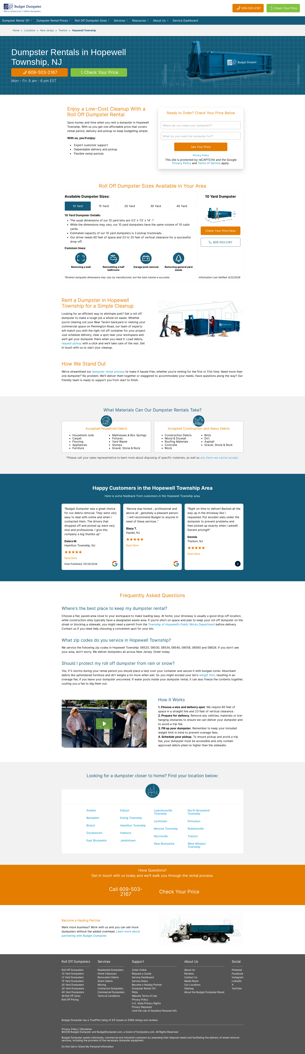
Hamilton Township (133, 825)
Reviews (189, 973)
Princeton (194, 821)
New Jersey (47, 30)
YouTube (237, 988)
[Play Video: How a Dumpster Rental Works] (104, 723)
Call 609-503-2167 (125, 891)
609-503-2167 (251, 8)
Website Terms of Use (144, 995)
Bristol (90, 825)
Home (16, 30)
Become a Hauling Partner (147, 984)
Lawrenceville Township (163, 812)
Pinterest (237, 969)
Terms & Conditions (109, 995)
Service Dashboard (185, 20)
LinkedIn (237, 980)
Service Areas (140, 980)
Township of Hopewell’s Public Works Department (181, 624)
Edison (124, 810)
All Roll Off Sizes (71, 995)
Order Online (139, 969)
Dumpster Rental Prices (52, 20)
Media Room (191, 980)
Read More (70, 558)
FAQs (135, 992)
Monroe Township (166, 828)
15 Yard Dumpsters (73, 980)
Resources (139, 20)
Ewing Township (131, 818)
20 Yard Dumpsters (73, 984)
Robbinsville (196, 828)
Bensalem (92, 818)
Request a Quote (141, 973)
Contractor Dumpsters (110, 988)
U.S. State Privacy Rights (146, 1003)
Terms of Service (209, 163)
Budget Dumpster (81, 1031)
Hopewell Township (84, 30)
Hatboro (125, 833)
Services (119, 20)
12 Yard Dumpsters (72, 977)
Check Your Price (285, 8)
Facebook (237, 973)
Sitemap (189, 988)
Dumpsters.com (145, 1031)
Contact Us (190, 977)
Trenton (63, 30)
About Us (159, 20)
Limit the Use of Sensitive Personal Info (154, 1010)
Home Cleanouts (107, 973)
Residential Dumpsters (110, 969)
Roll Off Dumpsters (72, 969)
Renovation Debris (108, 977)
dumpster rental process (108, 371)
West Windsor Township (197, 845)
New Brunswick (164, 843)
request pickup (72, 343)
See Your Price (201, 147)
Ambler (91, 810)
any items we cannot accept (219, 457)
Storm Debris (105, 980)
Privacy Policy (201, 155)
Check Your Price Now (220, 230)
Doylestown (94, 833)
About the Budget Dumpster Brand (204, 992)
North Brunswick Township (199, 812)
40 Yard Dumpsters (73, 992)
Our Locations (192, 984)
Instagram (237, 977)
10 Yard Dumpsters (73, 973)
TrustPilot (95, 1019)
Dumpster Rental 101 (15, 20)
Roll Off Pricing (70, 999)
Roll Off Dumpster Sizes (91, 20)
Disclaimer (86, 1029)
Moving (102, 984)
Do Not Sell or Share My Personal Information (87, 1046)
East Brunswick (96, 840)
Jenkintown (128, 840)
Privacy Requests (142, 1006)
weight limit (207, 675)
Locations (29, 30)
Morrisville (161, 836)
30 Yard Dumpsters (73, 988)
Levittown (160, 821)
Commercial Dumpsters (111, 992)
